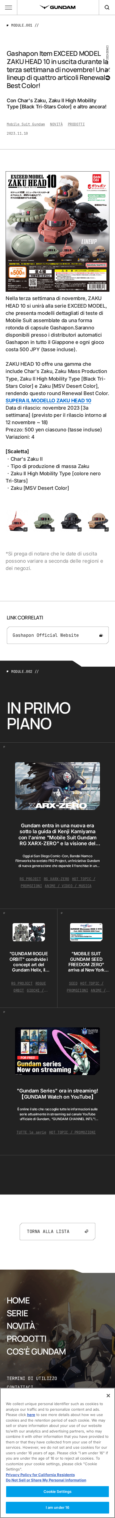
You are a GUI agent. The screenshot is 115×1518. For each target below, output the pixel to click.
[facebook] (107, 78)
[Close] (108, 1395)
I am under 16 (58, 1507)
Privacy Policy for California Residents (40, 1474)
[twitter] (107, 69)
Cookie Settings (58, 1491)
